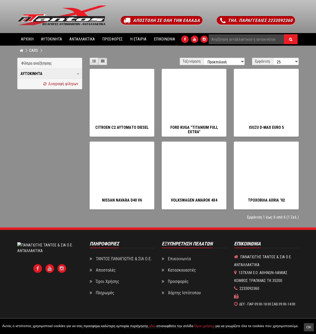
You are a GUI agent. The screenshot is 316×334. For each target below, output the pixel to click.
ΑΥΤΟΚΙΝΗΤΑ (51, 39)
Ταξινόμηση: (191, 61)
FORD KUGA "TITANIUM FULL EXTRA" (194, 129)
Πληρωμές (105, 292)
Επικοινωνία (164, 39)
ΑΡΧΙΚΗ (27, 39)
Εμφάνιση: (263, 61)
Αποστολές (106, 270)
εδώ (152, 326)
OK (308, 327)
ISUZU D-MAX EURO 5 (266, 127)
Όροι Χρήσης (107, 281)
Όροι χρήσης (204, 326)
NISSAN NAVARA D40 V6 (122, 200)
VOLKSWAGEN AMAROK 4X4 (194, 200)
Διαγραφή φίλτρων (62, 83)
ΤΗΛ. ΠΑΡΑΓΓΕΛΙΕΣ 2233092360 (260, 20)
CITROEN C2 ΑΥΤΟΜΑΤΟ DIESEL (122, 127)
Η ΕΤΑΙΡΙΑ (138, 39)
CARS (33, 50)
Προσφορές (112, 39)
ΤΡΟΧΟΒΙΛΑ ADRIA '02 (266, 200)
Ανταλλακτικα (82, 39)
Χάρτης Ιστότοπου (184, 292)
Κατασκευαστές (182, 270)
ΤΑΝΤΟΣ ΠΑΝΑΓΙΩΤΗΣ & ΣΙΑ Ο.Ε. (124, 258)
